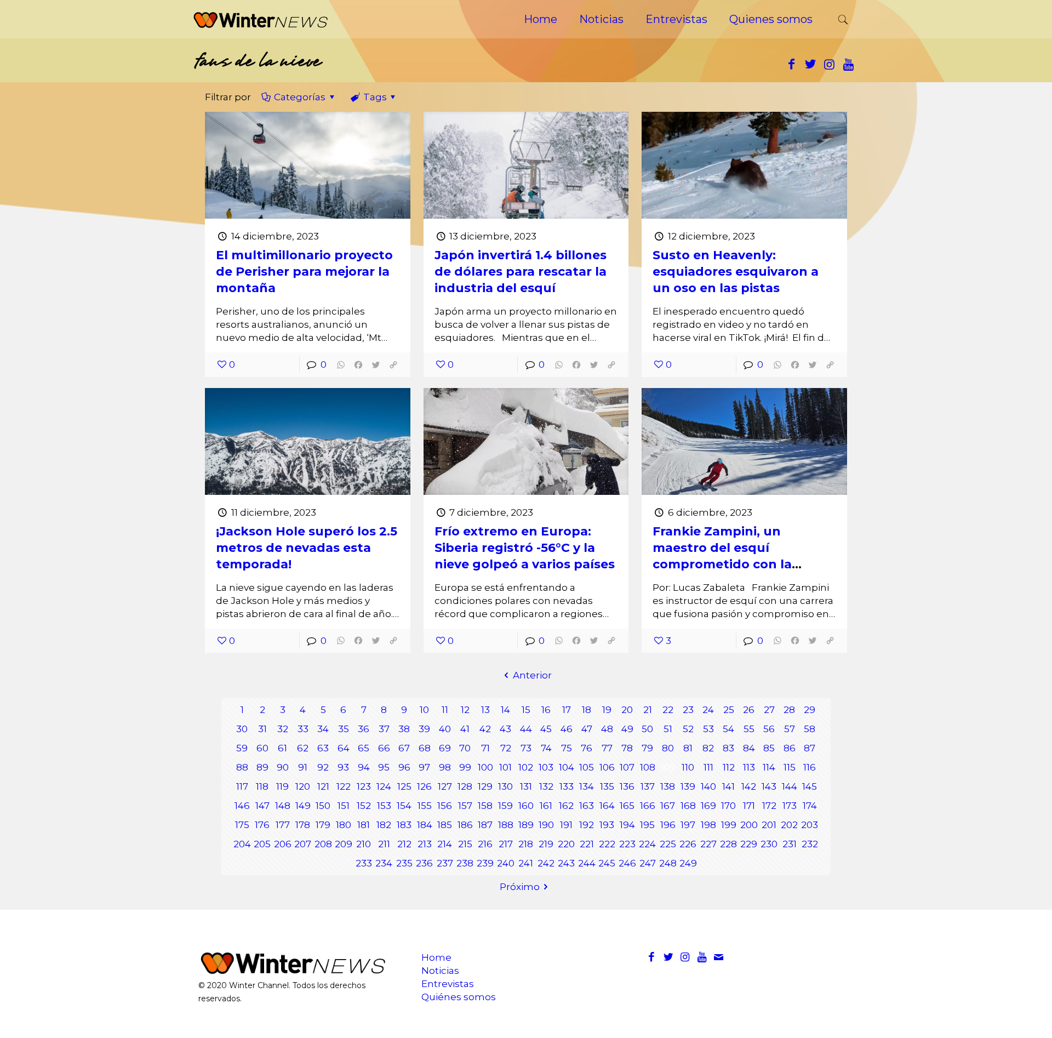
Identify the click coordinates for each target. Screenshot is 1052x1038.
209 (343, 844)
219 (546, 844)
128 (465, 786)
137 (648, 786)
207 (302, 844)
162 (566, 805)
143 (769, 786)
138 (667, 786)
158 (485, 805)
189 (526, 824)
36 (363, 728)
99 (465, 767)
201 (769, 824)
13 (485, 709)
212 (404, 844)
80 (668, 748)
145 (809, 786)
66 (384, 748)
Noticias (440, 970)
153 (384, 805)
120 (302, 786)
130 (505, 786)
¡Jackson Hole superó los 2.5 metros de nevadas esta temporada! (306, 548)
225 (668, 844)
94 (364, 767)
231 (789, 844)
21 (647, 709)
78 (627, 748)
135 (607, 786)
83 (728, 748)
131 (526, 786)
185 (444, 824)
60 (262, 748)
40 (445, 728)
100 (485, 767)
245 (606, 863)
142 (748, 786)
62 (302, 748)
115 (790, 767)
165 (627, 805)
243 (566, 863)
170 (728, 805)
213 (425, 844)
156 (444, 805)
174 (810, 805)
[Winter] (260, 19)
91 (302, 767)
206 (282, 844)
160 (526, 805)
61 (282, 748)
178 (302, 824)
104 (566, 767)
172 (769, 805)
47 (586, 728)
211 (384, 844)
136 (627, 786)
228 (728, 844)
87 (809, 748)
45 (546, 728)
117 (242, 786)
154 (404, 805)
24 (708, 709)
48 (607, 728)
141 (728, 786)
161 (546, 805)
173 (789, 805)
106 (607, 767)
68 (425, 748)
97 (424, 767)
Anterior (532, 675)
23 (688, 709)
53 (708, 728)
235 (404, 863)
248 (668, 863)
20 (627, 709)
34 (323, 728)
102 (525, 767)
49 (627, 728)
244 (587, 863)
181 (363, 824)
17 (566, 709)
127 (445, 786)
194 (627, 824)
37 (384, 728)
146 (242, 805)
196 (668, 824)
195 (647, 824)
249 (688, 863)
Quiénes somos (458, 996)
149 (303, 805)
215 (465, 844)
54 (728, 728)
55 (749, 728)
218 (525, 844)
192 (586, 824)
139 (688, 786)
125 (404, 786)
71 (485, 748)
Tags (375, 97)
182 (383, 824)
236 (424, 863)
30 (242, 728)
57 (789, 728)
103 (546, 767)
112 (729, 767)
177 (283, 824)
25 (728, 709)
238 (464, 863)
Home (436, 957)
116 (809, 767)
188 (505, 824)
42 (485, 728)
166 (647, 805)
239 (485, 863)
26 (748, 709)
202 (789, 824)
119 (282, 786)
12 (465, 709)
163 (586, 805)
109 (668, 767)
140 (708, 786)
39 (424, 728)
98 (445, 767)
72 (505, 748)
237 (445, 863)
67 (404, 748)
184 (424, 824)
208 (323, 844)
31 (262, 728)
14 (505, 709)
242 (546, 863)
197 (688, 824)
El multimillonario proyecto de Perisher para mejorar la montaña (304, 271)
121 (323, 786)
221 (587, 844)
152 (364, 805)
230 (769, 844)
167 (667, 805)
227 (708, 844)
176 (262, 824)
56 (769, 728)
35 (343, 728)
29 (809, 709)
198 (708, 824)
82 (708, 748)
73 (526, 748)
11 (445, 709)
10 (424, 709)
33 (303, 728)
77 (607, 748)
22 (667, 709)
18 (586, 709)
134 (586, 786)
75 (566, 748)
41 (465, 728)
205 (262, 844)
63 (323, 748)
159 (505, 805)
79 (647, 748)
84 (749, 748)
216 (485, 844)
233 (364, 863)
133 (566, 786)
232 (810, 844)
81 (688, 748)
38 (404, 728)
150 (323, 805)
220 (566, 844)
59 (242, 748)
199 (728, 824)
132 (546, 786)
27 (769, 709)
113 (749, 767)
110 (688, 767)
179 (323, 824)
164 (607, 805)
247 (647, 863)
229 (748, 844)
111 (708, 767)
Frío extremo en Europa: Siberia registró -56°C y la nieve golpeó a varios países (524, 548)
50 (647, 728)
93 (343, 767)
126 (424, 786)
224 (647, 844)
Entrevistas (447, 983)
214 (444, 844)
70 (465, 748)
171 (749, 805)
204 (242, 844)
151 (344, 805)
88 (242, 767)
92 (323, 767)
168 (688, 805)
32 (282, 728)
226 (687, 844)
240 (505, 863)
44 (526, 728)
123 (364, 786)
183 (404, 824)
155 (425, 805)
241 (525, 863)
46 (567, 728)
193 (606, 824)
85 (769, 748)
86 (790, 748)
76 (586, 748)
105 (586, 767)
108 (647, 767)
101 (505, 767)
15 (526, 709)
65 (363, 748)
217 (506, 844)
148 (282, 805)
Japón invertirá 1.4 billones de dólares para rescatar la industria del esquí (520, 271)
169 (708, 805)
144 (789, 786)
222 (607, 844)
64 (344, 748)
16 (546, 709)
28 (789, 709)
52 (688, 728)
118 (262, 786)
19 (606, 709)
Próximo (520, 886)
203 (809, 824)
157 (465, 805)
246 (627, 863)
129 (485, 786)
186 (465, 824)
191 (566, 824)
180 (343, 824)
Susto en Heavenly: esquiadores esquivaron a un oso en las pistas (736, 271)
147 (262, 805)
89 (262, 767)
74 (546, 748)
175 (242, 824)
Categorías (299, 97)
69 (445, 748)
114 (769, 767)
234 (383, 863)
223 (627, 844)
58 (809, 728)
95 (384, 767)
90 (283, 767)
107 (627, 767)
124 (383, 786)
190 (546, 824)
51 (668, 728)
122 (343, 786)
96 (404, 767)
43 (505, 728)
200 (749, 824)
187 (485, 824)
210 (363, 844)
